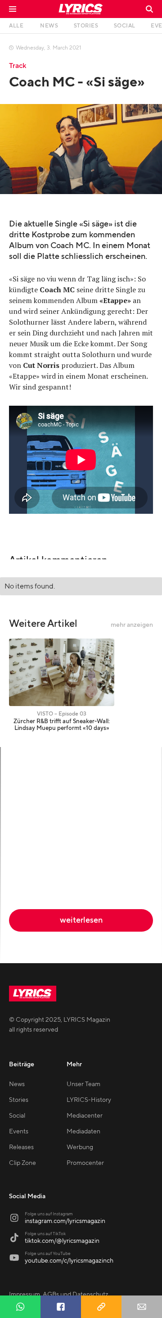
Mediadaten (83, 1132)
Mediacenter (85, 1116)
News (17, 1084)
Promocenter (85, 1163)
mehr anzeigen (132, 625)
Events (18, 1132)
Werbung (80, 1147)
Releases (21, 1147)
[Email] (142, 1306)
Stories (18, 1100)
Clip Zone (22, 1163)
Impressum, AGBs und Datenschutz (58, 1295)
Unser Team (83, 1084)
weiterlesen (81, 920)
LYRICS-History (89, 1100)
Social (17, 1116)
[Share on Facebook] (60, 1306)
